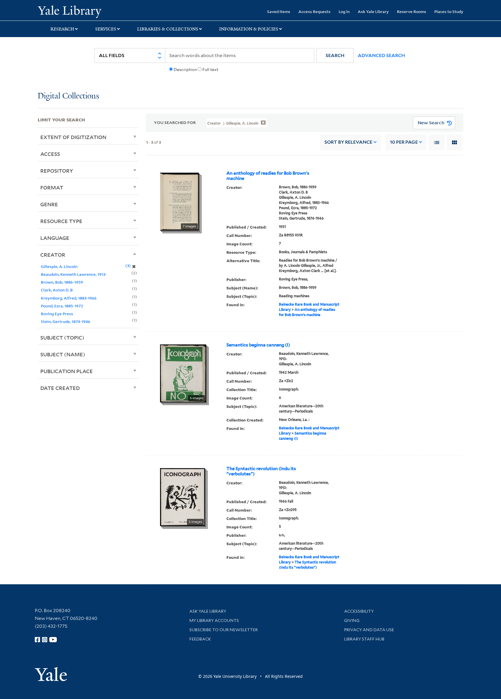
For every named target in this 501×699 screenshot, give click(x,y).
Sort (348, 142)
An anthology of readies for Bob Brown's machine (267, 176)
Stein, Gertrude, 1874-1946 (65, 321)
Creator (52, 254)
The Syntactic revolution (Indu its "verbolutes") (261, 471)
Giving (352, 620)
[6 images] (183, 373)
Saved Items (278, 11)
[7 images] (179, 201)
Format (51, 187)
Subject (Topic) (62, 337)
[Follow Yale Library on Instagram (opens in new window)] (44, 639)
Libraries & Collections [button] (167, 29)
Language (54, 237)
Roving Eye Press (57, 313)
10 (404, 142)
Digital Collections (68, 96)
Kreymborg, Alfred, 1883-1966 (69, 298)
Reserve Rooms (411, 11)
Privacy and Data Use (369, 629)
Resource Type (61, 221)
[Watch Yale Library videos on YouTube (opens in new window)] (53, 639)
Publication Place (66, 371)
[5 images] (182, 496)
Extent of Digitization (73, 137)
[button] (335, 55)
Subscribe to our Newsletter (223, 629)
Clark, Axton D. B (57, 290)
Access (50, 153)
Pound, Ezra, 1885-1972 (62, 306)
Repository (56, 170)
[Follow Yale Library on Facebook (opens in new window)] (37, 639)
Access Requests (314, 11)
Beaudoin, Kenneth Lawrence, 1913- (74, 274)
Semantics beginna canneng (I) (258, 345)
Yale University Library (69, 11)
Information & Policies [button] (248, 29)
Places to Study (448, 11)
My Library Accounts (214, 620)
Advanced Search (381, 55)
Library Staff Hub (364, 639)
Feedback (200, 639)
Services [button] (105, 29)
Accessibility (359, 611)
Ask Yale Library (373, 11)
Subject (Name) (62, 354)
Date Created (60, 387)
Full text (210, 69)
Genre (49, 204)
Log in (344, 11)
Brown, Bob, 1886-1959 (62, 282)
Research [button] (62, 29)
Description (185, 69)
